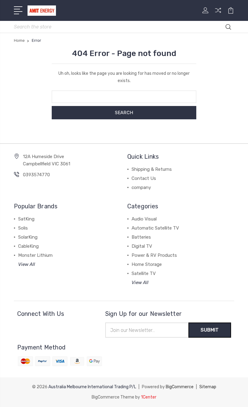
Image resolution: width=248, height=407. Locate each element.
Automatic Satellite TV (155, 228)
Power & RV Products (154, 255)
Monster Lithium (35, 255)
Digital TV (142, 246)
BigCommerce (180, 386)
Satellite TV (144, 273)
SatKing (26, 219)
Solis (23, 228)
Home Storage (147, 264)
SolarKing (28, 237)
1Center (148, 397)
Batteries (141, 237)
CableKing (28, 246)
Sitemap (207, 386)
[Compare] (218, 14)
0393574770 (36, 174)
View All (26, 264)
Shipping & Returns (152, 169)
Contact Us (144, 178)
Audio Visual (144, 219)
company (141, 187)
